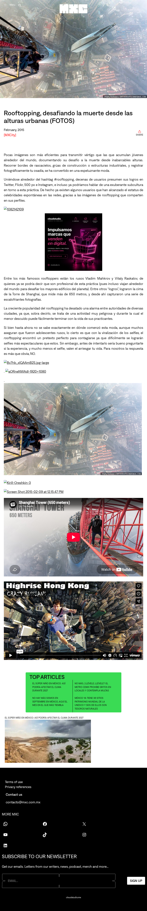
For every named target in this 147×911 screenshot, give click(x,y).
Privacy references (18, 787)
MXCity (10, 135)
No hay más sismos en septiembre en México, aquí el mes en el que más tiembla (49, 701)
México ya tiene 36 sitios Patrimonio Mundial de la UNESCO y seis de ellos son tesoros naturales (91, 703)
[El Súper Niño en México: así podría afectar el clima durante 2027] (73, 742)
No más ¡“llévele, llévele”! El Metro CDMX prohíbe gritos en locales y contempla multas (93, 687)
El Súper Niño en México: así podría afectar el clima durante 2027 (48, 687)
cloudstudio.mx (73, 897)
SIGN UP (136, 881)
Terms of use (14, 782)
